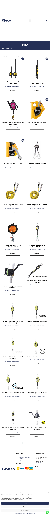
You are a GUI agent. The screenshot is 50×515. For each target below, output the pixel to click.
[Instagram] (39, 466)
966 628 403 (38, 462)
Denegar (25, 506)
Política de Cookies (18, 513)
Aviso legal (33, 513)
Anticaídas (7, 48)
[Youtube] (35, 466)
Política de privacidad (27, 513)
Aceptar (25, 503)
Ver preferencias (25, 510)
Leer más (12, 90)
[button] (48, 492)
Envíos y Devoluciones (24, 457)
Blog (20, 460)
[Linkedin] (37, 466)
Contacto (21, 458)
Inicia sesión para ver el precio (12, 86)
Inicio (3, 48)
